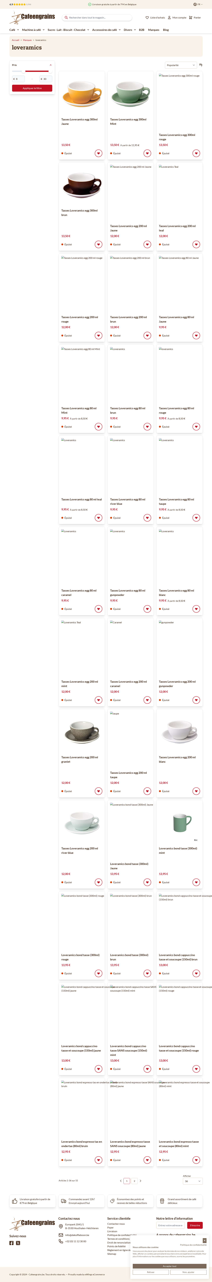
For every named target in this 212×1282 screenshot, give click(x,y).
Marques (153, 29)
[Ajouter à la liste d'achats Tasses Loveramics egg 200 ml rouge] (98, 335)
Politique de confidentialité (122, 1234)
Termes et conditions (118, 1238)
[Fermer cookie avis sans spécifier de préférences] (205, 1240)
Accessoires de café (104, 29)
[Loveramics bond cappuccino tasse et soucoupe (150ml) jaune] (89, 1013)
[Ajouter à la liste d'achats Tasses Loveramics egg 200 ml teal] (196, 244)
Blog (166, 29)
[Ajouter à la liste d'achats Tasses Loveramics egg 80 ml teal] (98, 518)
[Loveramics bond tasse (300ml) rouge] (89, 922)
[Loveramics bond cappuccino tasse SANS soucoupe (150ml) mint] (138, 1013)
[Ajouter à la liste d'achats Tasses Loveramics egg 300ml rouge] (196, 153)
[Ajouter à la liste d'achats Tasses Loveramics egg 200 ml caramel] (147, 700)
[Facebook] (11, 1243)
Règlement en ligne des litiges (123, 1249)
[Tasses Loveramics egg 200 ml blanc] (179, 732)
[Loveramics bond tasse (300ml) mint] (179, 823)
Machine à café (31, 29)
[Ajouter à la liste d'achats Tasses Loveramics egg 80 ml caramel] (98, 609)
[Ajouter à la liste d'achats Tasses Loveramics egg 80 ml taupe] (196, 518)
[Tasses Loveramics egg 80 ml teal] (89, 466)
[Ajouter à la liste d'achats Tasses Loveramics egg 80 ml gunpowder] (147, 609)
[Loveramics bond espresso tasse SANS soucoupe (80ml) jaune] (138, 1108)
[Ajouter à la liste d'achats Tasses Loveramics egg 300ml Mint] (147, 153)
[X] (18, 1243)
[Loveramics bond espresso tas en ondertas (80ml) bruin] (89, 1108)
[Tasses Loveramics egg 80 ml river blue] (138, 466)
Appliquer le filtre (32, 88)
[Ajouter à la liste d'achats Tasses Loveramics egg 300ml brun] (98, 244)
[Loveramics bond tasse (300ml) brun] (138, 922)
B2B (141, 29)
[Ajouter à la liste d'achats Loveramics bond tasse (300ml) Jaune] (147, 882)
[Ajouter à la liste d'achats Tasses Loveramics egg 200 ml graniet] (98, 791)
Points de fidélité (116, 1246)
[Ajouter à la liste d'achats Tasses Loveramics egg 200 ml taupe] (147, 791)
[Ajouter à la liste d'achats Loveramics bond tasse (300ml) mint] (196, 882)
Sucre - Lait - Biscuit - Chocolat (66, 29)
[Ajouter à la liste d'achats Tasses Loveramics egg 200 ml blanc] (196, 791)
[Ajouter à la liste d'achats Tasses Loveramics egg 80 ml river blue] (147, 518)
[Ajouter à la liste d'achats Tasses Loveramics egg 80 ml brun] (147, 426)
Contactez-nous (116, 1223)
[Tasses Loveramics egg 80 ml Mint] (89, 375)
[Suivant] (140, 1181)
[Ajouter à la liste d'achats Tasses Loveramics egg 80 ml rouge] (196, 426)
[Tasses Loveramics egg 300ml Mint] (130, 94)
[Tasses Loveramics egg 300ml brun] (81, 185)
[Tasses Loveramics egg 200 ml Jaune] (138, 193)
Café (12, 29)
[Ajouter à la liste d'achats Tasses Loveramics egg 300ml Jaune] (98, 153)
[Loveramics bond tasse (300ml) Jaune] (138, 831)
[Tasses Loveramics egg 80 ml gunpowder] (138, 557)
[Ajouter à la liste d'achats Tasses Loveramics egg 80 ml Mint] (98, 426)
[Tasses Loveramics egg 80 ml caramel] (89, 557)
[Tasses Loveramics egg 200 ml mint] (89, 648)
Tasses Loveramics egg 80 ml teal (81, 499)
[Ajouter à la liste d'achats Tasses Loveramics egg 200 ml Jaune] (147, 244)
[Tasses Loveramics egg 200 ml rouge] (89, 284)
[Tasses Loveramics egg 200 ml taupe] (138, 740)
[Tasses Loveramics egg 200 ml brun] (138, 284)
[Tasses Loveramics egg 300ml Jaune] (81, 94)
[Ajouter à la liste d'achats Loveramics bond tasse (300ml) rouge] (98, 973)
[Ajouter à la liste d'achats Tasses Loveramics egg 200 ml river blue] (98, 882)
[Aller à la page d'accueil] (32, 17)
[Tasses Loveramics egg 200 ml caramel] (138, 648)
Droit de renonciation (119, 1242)
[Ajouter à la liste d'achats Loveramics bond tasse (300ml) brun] (147, 973)
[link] (120, 1181)
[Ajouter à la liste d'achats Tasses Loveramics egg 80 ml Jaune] (196, 335)
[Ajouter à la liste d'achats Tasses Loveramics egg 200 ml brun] (147, 335)
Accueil (15, 40)
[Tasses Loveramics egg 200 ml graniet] (81, 732)
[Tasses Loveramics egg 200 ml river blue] (81, 823)
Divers (128, 29)
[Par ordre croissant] (201, 65)
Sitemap (111, 1253)
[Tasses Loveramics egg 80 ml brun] (138, 375)
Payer (110, 1227)
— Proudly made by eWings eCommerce (85, 1274)
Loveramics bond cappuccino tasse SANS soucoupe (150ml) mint (128, 1050)
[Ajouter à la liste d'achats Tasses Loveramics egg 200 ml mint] (98, 700)
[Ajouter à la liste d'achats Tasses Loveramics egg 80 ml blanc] (196, 609)
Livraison (112, 1231)
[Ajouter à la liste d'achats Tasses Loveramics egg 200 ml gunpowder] (196, 700)
